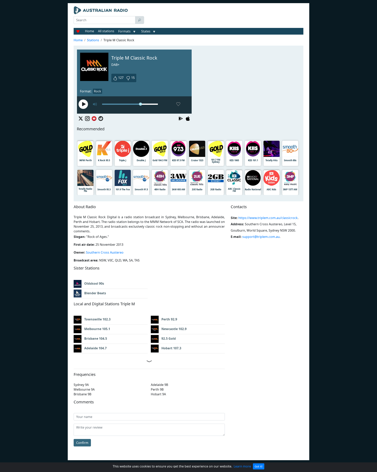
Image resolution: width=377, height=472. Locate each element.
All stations (106, 31)
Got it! (259, 466)
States (145, 31)
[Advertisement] (224, 16)
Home (89, 31)
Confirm (82, 443)
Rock (97, 91)
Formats (124, 31)
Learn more (242, 466)
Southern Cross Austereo (105, 252)
